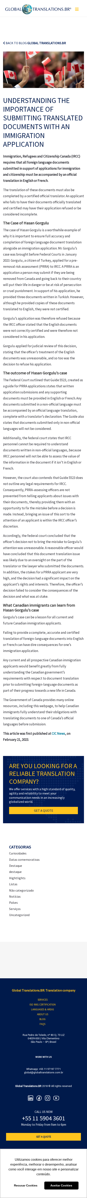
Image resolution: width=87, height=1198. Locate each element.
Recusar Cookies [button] (25, 1185)
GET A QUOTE (43, 810)
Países (13, 902)
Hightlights (17, 878)
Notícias (15, 896)
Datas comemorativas (24, 860)
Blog (42, 1019)
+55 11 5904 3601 (43, 1118)
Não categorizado (21, 890)
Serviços (15, 909)
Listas (13, 884)
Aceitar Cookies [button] (61, 1185)
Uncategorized (19, 915)
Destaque (15, 866)
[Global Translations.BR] (38, 7)
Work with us (43, 1057)
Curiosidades (18, 853)
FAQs (42, 1024)
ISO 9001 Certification (43, 1004)
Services (43, 999)
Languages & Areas (42, 1009)
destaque (15, 872)
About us (42, 1014)
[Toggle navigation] (77, 9)
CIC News (58, 733)
